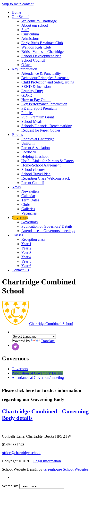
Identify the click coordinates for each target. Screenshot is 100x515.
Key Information (24, 69)
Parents (17, 135)
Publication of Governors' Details (46, 226)
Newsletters (30, 191)
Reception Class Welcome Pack (45, 178)
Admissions (30, 38)
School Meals (31, 121)
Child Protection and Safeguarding (47, 82)
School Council (33, 60)
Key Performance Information (44, 104)
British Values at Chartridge (42, 52)
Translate (48, 341)
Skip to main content (17, 4)
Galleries (28, 209)
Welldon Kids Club (36, 47)
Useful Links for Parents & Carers (47, 161)
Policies (27, 113)
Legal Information (47, 461)
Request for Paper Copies (40, 130)
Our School (20, 17)
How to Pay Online (36, 100)
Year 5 (26, 261)
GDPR (26, 95)
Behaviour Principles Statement (45, 78)
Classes (17, 235)
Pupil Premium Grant (37, 117)
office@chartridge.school (21, 453)
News (16, 187)
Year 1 (26, 244)
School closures (33, 169)
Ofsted (26, 65)
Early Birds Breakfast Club (42, 43)
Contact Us (20, 270)
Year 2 (26, 248)
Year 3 (26, 252)
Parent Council (32, 183)
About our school (34, 25)
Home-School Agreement (40, 165)
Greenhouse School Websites (65, 469)
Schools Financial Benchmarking (46, 126)
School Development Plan (41, 56)
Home (16, 12)
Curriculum (30, 34)
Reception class (33, 239)
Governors (20, 218)
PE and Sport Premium (39, 108)
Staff (25, 30)
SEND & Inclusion (36, 86)
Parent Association (35, 148)
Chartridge (51, 324)
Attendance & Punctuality (41, 73)
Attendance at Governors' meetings (48, 231)
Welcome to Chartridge (39, 21)
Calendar (28, 196)
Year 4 (26, 257)
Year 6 (26, 266)
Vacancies (29, 213)
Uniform (27, 143)
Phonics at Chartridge (37, 139)
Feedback (28, 152)
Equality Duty (32, 91)
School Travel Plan (35, 174)
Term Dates (30, 200)
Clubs (25, 204)
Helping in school (35, 156)
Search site (10, 486)
